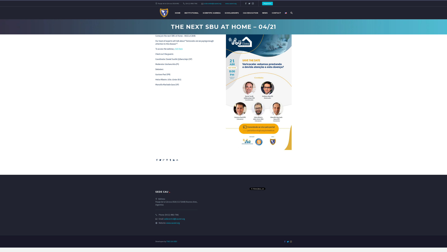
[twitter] (249, 3)
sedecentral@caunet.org (212, 3)
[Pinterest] (167, 160)
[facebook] (246, 3)
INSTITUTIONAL (192, 13)
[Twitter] (160, 160)
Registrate (267, 3)
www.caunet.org (231, 3)
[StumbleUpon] (177, 160)
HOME (177, 13)
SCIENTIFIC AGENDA (212, 13)
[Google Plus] (164, 160)
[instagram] (253, 3)
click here (178, 49)
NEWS (265, 13)
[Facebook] (157, 160)
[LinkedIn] (174, 160)
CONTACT (276, 13)
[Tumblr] (170, 160)
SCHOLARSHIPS (232, 13)
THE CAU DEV (171, 241)
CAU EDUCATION (250, 13)
